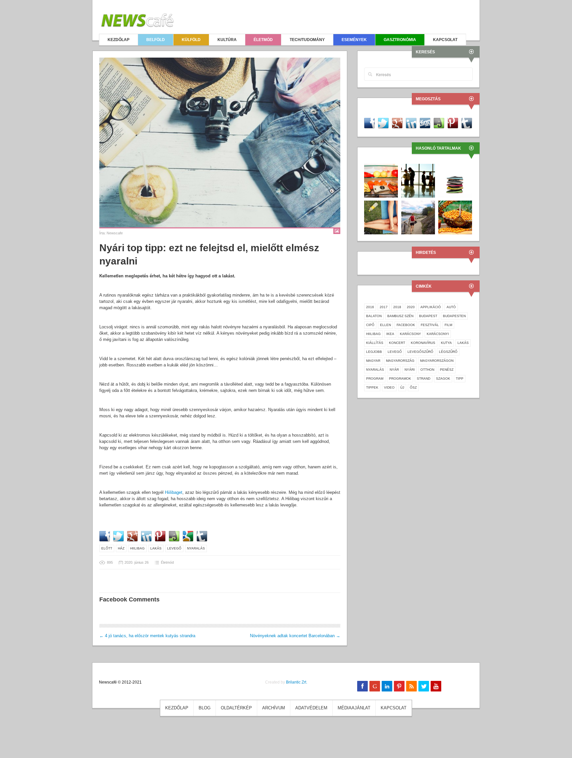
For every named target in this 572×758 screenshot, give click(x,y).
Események (354, 39)
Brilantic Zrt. (296, 682)
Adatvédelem (311, 707)
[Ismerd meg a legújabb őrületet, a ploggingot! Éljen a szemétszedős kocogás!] (418, 216)
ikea (390, 334)
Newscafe (115, 233)
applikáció (430, 307)
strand (423, 378)
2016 (370, 307)
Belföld (155, 39)
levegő (174, 548)
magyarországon (436, 360)
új (402, 387)
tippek (372, 387)
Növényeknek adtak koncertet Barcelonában (295, 635)
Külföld (191, 39)
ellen (385, 325)
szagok (443, 378)
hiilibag (137, 548)
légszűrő (448, 352)
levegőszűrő (420, 352)
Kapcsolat (445, 39)
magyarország (400, 360)
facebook (406, 325)
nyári (410, 369)
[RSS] (411, 686)
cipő (370, 325)
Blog (205, 707)
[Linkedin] (387, 686)
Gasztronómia (400, 39)
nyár (394, 369)
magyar (373, 360)
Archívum (273, 707)
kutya (446, 343)
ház (121, 548)
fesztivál (430, 325)
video (389, 387)
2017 (384, 307)
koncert (397, 343)
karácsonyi (438, 334)
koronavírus (423, 343)
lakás (156, 548)
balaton (374, 316)
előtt (106, 548)
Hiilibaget (173, 492)
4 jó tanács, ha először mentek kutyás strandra (147, 635)
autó (451, 307)
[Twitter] (423, 686)
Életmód (263, 39)
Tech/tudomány (307, 39)
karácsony (410, 334)
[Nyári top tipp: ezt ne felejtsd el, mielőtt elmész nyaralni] (219, 142)
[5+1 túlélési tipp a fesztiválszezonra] (381, 216)
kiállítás (374, 343)
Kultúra (227, 39)
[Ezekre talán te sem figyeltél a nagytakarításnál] (381, 180)
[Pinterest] (399, 686)
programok (400, 378)
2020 (411, 307)
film (448, 325)
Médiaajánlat (354, 707)
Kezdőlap (118, 39)
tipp (459, 378)
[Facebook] (362, 686)
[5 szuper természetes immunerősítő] (455, 216)
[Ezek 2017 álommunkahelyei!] (418, 180)
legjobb (374, 352)
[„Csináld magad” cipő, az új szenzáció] (455, 180)
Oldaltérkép (236, 707)
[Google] (374, 686)
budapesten (454, 316)
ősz (413, 387)
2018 (397, 307)
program (374, 378)
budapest (428, 316)
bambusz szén (400, 316)
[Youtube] (436, 686)
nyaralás (196, 548)
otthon (427, 369)
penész (446, 369)
